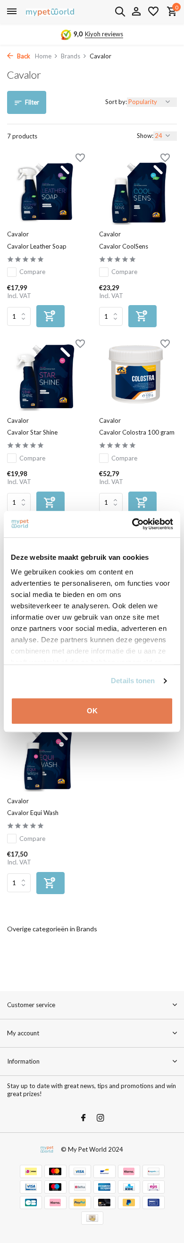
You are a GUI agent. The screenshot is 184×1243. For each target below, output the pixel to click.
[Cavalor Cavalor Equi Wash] (46, 756)
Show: (145, 135)
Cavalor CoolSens (123, 246)
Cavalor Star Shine (32, 432)
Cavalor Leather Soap (37, 246)
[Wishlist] (153, 11)
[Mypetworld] (50, 11)
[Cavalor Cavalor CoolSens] (138, 190)
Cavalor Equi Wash (33, 812)
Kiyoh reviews (104, 34)
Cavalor (18, 234)
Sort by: (116, 101)
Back (23, 56)
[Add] (50, 316)
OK (92, 711)
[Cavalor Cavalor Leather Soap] (46, 190)
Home (43, 56)
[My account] (136, 12)
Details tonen (133, 681)
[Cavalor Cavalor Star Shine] (46, 376)
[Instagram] (100, 1118)
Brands (70, 56)
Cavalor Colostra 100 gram (137, 432)
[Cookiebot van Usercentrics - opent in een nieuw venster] (132, 524)
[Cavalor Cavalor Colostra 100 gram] (138, 376)
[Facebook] (83, 1118)
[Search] (120, 11)
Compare (32, 271)
